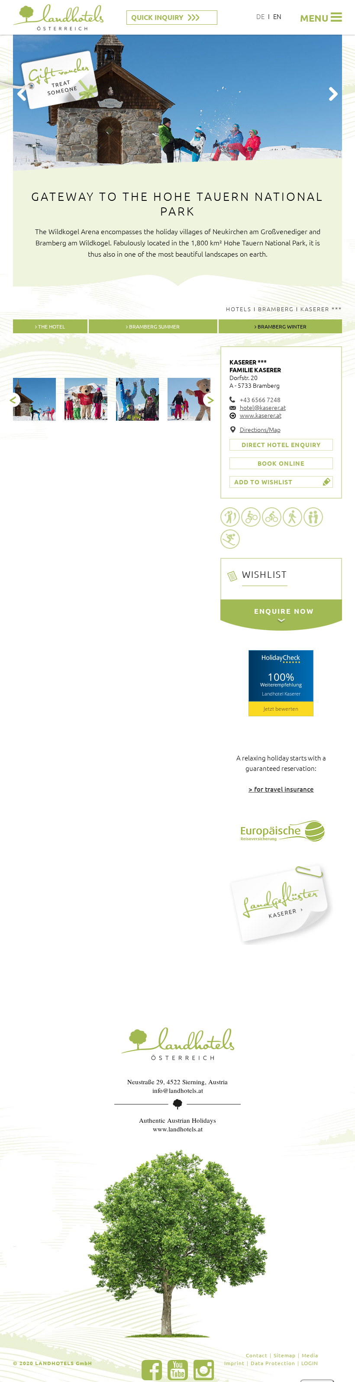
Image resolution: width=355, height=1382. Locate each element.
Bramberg (276, 309)
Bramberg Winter (281, 326)
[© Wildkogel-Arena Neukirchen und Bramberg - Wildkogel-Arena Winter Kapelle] (34, 399)
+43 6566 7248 (260, 399)
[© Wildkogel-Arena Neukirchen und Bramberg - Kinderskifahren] (189, 399)
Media (310, 1355)
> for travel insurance (281, 789)
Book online (281, 463)
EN (277, 16)
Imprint (234, 1362)
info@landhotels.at (177, 1090)
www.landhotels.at (178, 1128)
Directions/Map (260, 429)
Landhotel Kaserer (281, 693)
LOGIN (309, 1362)
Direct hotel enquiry (281, 444)
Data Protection (273, 1362)
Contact (257, 1355)
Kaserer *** (321, 309)
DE (260, 16)
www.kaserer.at (260, 415)
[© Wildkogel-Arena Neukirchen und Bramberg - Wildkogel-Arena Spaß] (137, 399)
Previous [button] (13, 400)
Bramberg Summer (154, 326)
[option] (34, 399)
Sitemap (285, 1355)
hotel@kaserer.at (263, 407)
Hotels (239, 309)
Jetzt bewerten (281, 708)
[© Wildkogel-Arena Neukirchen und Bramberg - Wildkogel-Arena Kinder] (86, 399)
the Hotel (51, 326)
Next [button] (210, 400)
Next (333, 94)
